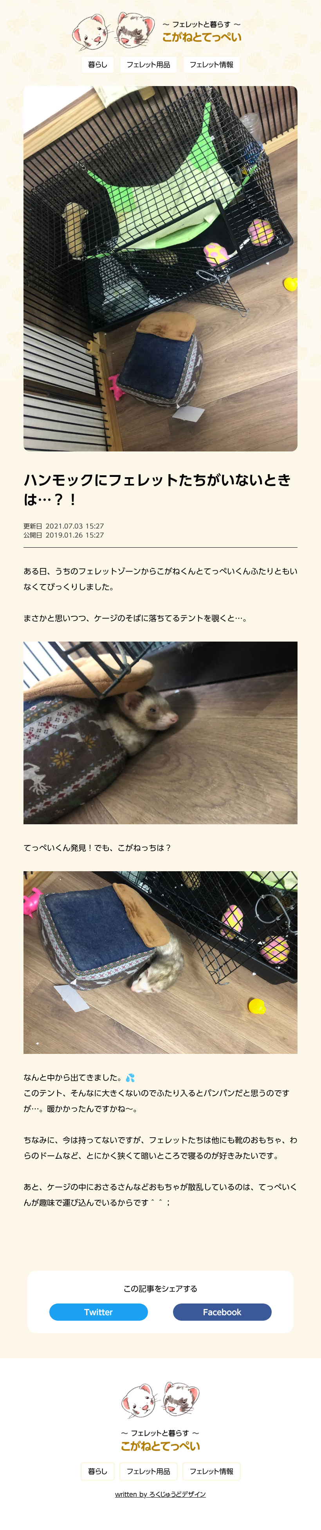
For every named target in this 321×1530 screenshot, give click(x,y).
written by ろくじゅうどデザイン (160, 1494)
